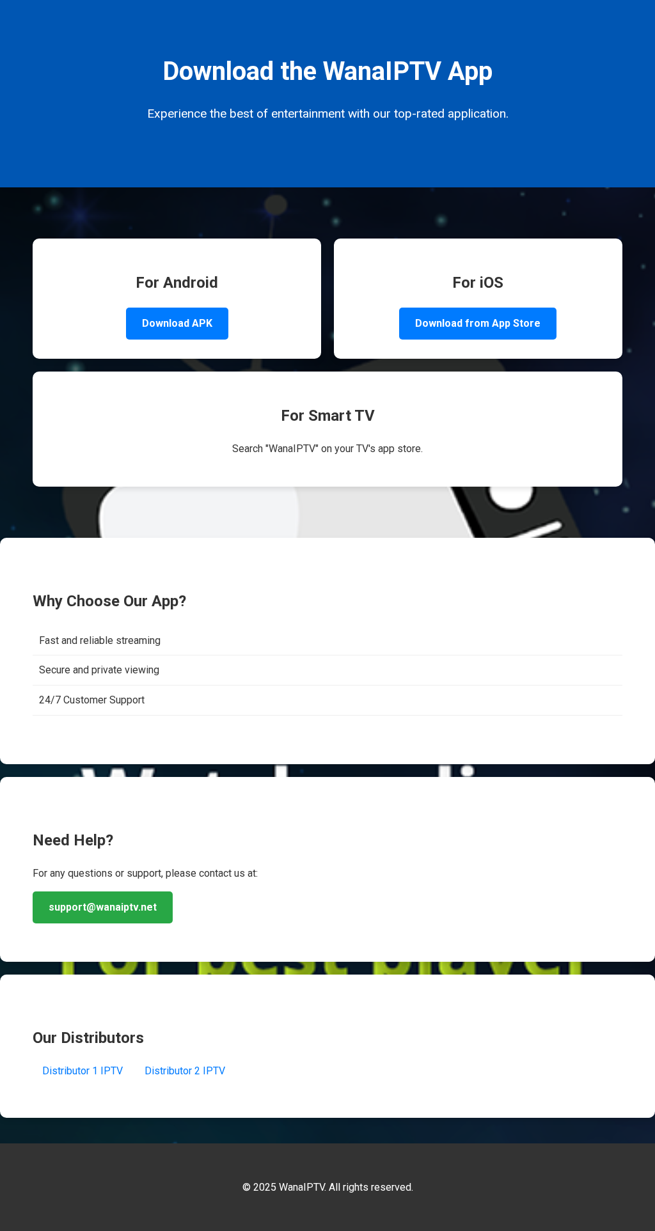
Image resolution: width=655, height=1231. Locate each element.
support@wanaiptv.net (103, 907)
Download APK (177, 323)
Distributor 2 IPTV (185, 1071)
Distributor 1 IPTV (82, 1071)
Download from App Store (478, 323)
